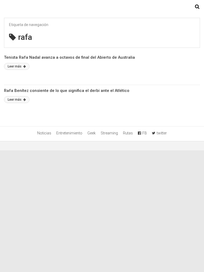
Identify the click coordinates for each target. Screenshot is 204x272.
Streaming (109, 133)
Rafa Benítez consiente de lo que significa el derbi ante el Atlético (66, 90)
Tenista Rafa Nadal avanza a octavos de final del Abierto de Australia (69, 57)
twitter (162, 133)
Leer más (15, 66)
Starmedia (102, 7)
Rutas (128, 133)
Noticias (44, 133)
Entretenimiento (69, 133)
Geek (91, 133)
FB (144, 133)
